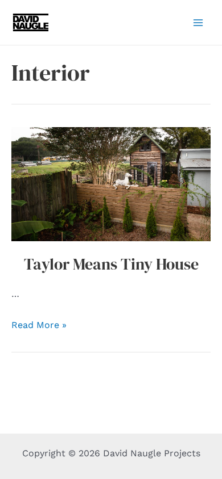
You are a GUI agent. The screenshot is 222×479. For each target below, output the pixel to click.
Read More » (39, 325)
